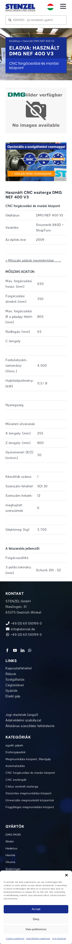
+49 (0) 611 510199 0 (26, 634)
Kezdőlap (14, 41)
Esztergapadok (15, 752)
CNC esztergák (16, 780)
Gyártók (12, 690)
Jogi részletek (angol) (22, 715)
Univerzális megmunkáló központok (30, 800)
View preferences (36, 929)
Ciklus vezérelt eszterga (22, 787)
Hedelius (11, 848)
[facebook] (7, 650)
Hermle (10, 855)
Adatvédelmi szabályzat (38, 938)
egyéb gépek (14, 745)
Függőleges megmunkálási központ (30, 807)
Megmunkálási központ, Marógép (28, 759)
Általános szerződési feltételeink (30, 726)
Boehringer (13, 869)
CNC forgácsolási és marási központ (30, 773)
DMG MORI (13, 835)
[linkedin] (23, 650)
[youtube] (15, 650)
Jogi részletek (59, 938)
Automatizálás (15, 766)
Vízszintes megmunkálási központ (29, 793)
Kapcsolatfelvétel (19, 668)
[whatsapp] (29, 650)
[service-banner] (36, 144)
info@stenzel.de (22, 629)
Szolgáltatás (15, 679)
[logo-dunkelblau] (20, 5)
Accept (36, 909)
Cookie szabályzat (15, 938)
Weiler (10, 841)
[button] (66, 875)
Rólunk (11, 674)
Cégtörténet (15, 685)
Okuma (10, 862)
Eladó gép (13, 696)
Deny (36, 919)
